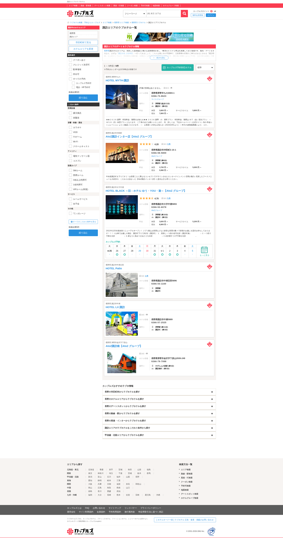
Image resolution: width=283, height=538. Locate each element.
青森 (101, 469)
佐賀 (128, 495)
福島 (149, 469)
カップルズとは (74, 508)
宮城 (120, 469)
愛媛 (109, 491)
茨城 (130, 473)
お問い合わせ (99, 508)
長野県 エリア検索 (121, 23)
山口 (128, 488)
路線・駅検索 (86, 6)
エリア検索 (73, 6)
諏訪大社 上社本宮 (125, 53)
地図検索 (156, 6)
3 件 (169, 144)
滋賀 (118, 484)
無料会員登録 (197, 15)
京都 (109, 484)
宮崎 (137, 495)
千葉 (120, 473)
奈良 (128, 484)
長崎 (109, 495)
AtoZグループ (156, 156)
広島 (100, 488)
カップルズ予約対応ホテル (179, 67)
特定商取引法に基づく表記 (150, 512)
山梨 (128, 477)
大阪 (90, 484)
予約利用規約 (115, 512)
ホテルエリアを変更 (83, 49)
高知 (118, 491)
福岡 (90, 495)
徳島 (90, 491)
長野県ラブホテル (138, 23)
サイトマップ (115, 508)
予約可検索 (145, 6)
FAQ (87, 508)
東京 (90, 473)
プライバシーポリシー (150, 508)
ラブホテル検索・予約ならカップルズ (85, 23)
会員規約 (101, 512)
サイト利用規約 (86, 512)
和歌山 (138, 484)
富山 (100, 477)
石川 (109, 477)
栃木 (139, 473)
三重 (118, 480)
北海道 (91, 469)
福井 (118, 477)
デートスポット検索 (102, 6)
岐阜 (109, 480)
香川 (100, 491)
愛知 (90, 480)
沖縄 (158, 495)
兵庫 (100, 484)
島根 (118, 488)
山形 (139, 469)
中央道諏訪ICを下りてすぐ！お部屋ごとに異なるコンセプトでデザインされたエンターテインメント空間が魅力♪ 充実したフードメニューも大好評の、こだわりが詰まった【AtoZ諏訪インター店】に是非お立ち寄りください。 (159, 177)
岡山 (90, 488)
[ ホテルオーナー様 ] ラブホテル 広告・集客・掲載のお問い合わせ (185, 520)
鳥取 (109, 488)
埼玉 (111, 473)
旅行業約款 (130, 512)
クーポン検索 (132, 6)
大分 (100, 495)
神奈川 (100, 473)
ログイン (210, 15)
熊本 (118, 495)
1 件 (146, 276)
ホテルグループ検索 (171, 6)
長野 (137, 477)
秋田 (130, 469)
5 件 (169, 198)
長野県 (106, 51)
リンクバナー (131, 508)
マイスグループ (157, 99)
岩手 (111, 469)
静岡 (100, 480)
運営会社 (71, 512)
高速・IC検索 (118, 6)
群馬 (149, 473)
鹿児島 (148, 495)
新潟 (90, 477)
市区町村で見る (83, 42)
